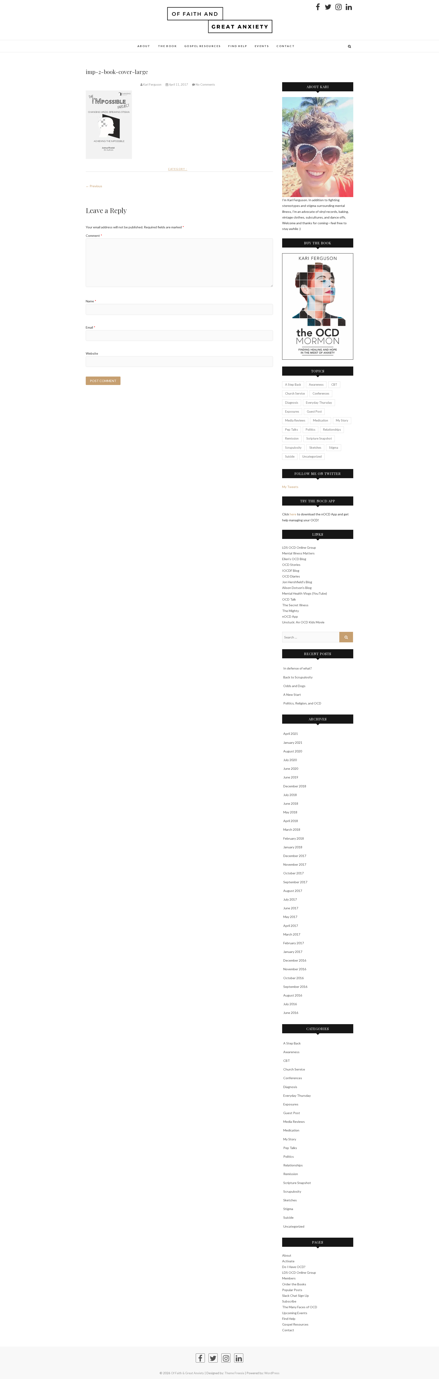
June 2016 (290, 1013)
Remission (292, 438)
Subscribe (289, 1301)
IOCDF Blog (290, 570)
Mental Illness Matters (298, 553)
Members (289, 1278)
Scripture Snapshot (319, 438)
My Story (342, 420)
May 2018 (290, 812)
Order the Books (294, 1284)
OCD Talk (289, 599)
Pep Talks (291, 429)
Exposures (292, 411)
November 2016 (294, 969)
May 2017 (290, 917)
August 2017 (292, 891)
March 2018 (291, 829)
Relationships (332, 429)
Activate (288, 1261)
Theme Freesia (234, 1373)
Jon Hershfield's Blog (297, 582)
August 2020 (292, 751)
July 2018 (290, 795)
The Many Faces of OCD (299, 1307)
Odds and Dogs (294, 686)
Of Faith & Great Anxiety (116, 43)
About (143, 46)
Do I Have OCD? (293, 1267)
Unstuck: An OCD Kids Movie (303, 622)
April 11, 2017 (178, 84)
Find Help (237, 46)
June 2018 (290, 803)
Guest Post (314, 411)
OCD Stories (291, 565)
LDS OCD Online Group (299, 547)
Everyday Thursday (319, 402)
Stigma (333, 447)
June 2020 (290, 768)
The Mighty (290, 611)
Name (91, 301)
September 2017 (295, 882)
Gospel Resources (202, 46)
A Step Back (293, 384)
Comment (94, 235)
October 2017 (293, 873)
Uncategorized (312, 456)
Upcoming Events (294, 1313)
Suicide (289, 456)
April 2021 (290, 734)
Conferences (321, 393)
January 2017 (292, 952)
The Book (167, 46)
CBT (334, 384)
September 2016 (295, 987)
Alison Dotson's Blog (297, 588)
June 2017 (290, 908)
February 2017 (293, 943)
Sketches (315, 447)
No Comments (205, 84)
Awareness (316, 384)
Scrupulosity (293, 447)
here (293, 514)
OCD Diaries (291, 576)
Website (92, 353)
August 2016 (292, 995)
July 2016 (290, 1004)
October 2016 (293, 978)
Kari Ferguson (152, 84)
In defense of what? (297, 668)
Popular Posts (292, 1290)
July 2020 (290, 760)
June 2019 (290, 777)
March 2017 (291, 934)
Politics (310, 429)
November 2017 (294, 864)
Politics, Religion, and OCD (302, 703)
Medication (320, 420)
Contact (285, 46)
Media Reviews (295, 420)
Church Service (295, 393)
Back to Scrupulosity (298, 677)
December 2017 (294, 856)
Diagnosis (291, 402)
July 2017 (290, 899)
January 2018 (292, 847)
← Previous (94, 186)
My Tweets (290, 487)
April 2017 (290, 926)
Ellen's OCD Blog (294, 559)
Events (262, 46)
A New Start (292, 694)
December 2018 (294, 786)
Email (90, 327)
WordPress (271, 1373)
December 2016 (294, 960)
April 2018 (290, 821)
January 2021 (292, 742)
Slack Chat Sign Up (295, 1295)
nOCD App (290, 616)
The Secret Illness (295, 605)
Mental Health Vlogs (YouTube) (304, 593)
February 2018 (293, 838)
